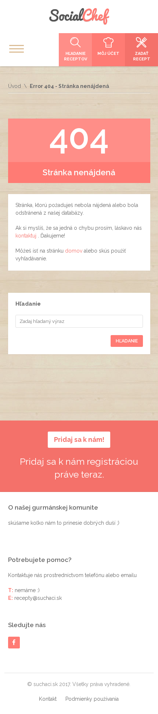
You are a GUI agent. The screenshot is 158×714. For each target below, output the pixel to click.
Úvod (14, 86)
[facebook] (14, 642)
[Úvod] (79, 16)
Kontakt (48, 699)
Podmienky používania (92, 699)
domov (74, 251)
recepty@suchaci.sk (38, 598)
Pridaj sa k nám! (79, 439)
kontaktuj (26, 236)
